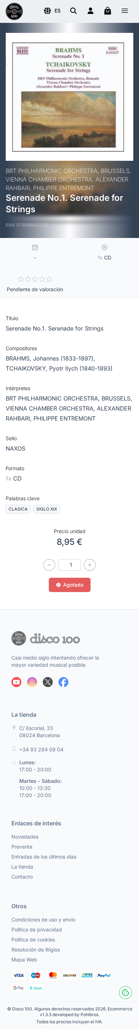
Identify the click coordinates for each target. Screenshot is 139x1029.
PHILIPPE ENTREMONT (65, 418)
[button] (52, 11)
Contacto (22, 877)
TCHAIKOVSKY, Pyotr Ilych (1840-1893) (59, 368)
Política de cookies (33, 939)
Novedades (24, 837)
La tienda (22, 867)
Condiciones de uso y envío (43, 919)
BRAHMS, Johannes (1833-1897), (50, 358)
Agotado (73, 585)
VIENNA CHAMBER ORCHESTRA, (51, 408)
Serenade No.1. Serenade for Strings (54, 328)
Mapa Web (24, 959)
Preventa (21, 847)
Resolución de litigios (35, 949)
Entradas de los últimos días (43, 857)
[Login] (90, 11)
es (58, 11)
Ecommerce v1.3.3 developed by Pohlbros (86, 1011)
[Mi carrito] (107, 11)
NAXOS (15, 448)
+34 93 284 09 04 (41, 749)
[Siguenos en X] (48, 682)
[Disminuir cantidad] (49, 565)
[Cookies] (125, 992)
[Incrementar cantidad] (90, 565)
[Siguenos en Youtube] (16, 682)
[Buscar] (73, 11)
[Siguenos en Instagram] (32, 682)
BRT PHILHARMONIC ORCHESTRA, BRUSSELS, (69, 398)
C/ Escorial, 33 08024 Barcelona (39, 731)
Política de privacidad (36, 929)
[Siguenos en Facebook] (63, 682)
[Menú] (124, 12)
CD (14, 478)
